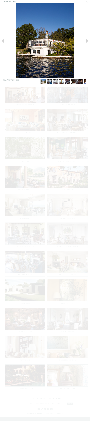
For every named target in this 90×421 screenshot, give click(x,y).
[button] (3, 41)
